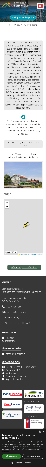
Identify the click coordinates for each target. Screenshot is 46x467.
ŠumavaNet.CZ (13, 370)
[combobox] (40, 431)
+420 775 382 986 (13, 306)
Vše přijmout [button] (11, 456)
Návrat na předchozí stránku (24, 267)
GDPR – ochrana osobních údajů (16, 323)
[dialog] (23, 448)
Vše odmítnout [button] (33, 456)
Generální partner (31, 401)
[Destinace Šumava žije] (18, 5)
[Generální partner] (34, 397)
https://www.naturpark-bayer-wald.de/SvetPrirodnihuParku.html (23, 156)
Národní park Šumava (16, 376)
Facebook (9, 337)
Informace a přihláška (15, 354)
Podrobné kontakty (10, 317)
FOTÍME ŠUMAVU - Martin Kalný (21, 367)
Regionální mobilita (14, 379)
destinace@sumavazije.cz (16, 312)
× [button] (43, 431)
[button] (23, 462)
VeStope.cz (11, 373)
